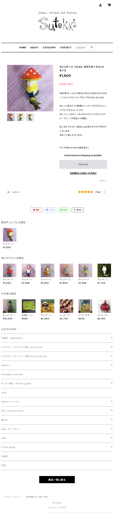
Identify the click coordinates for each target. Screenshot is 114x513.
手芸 (3, 465)
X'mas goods (8, 447)
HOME (22, 47)
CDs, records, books (12, 411)
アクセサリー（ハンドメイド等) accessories (22, 347)
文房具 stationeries (12, 338)
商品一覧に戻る (57, 479)
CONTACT (66, 47)
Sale (3, 438)
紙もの (4, 420)
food (3, 392)
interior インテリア (10, 401)
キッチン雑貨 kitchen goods (16, 383)
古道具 (4, 456)
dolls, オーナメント (10, 429)
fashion (5, 365)
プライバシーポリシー (12, 497)
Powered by (54, 507)
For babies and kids (12, 374)
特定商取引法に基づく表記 (37, 497)
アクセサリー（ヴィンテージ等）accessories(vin (24, 356)
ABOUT (34, 47)
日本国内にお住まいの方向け (83, 173)
